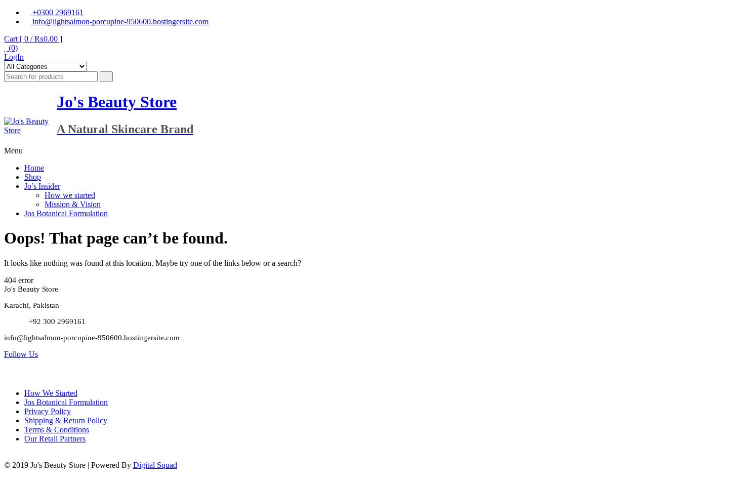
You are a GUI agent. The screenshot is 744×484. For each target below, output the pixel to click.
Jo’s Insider (42, 186)
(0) (12, 48)
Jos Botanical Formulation (66, 213)
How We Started (50, 393)
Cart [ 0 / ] (33, 38)
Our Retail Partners (55, 438)
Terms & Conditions (56, 429)
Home (34, 168)
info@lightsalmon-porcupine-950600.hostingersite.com (119, 21)
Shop (32, 177)
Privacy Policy (47, 411)
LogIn (14, 57)
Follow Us (21, 354)
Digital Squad (155, 465)
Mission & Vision (73, 204)
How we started (70, 195)
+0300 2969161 (57, 12)
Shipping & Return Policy (65, 420)
